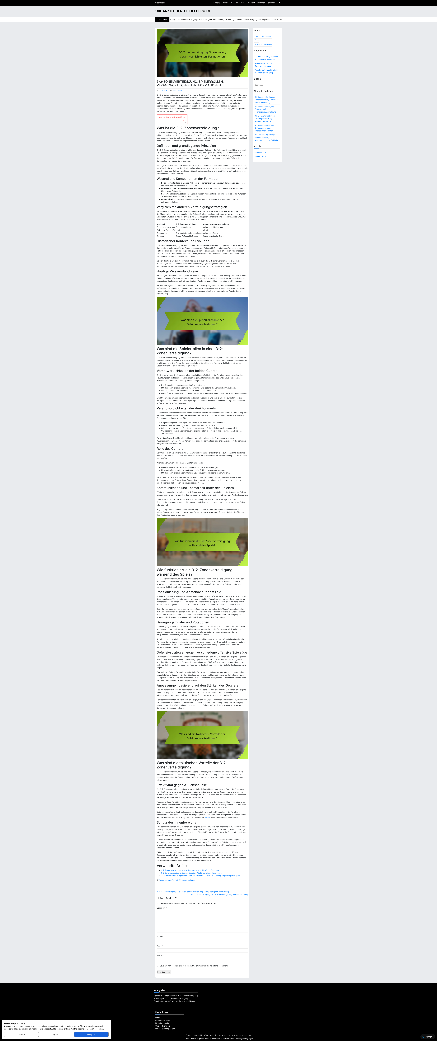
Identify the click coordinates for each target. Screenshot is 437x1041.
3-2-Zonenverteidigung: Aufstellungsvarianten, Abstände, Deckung (190, 870)
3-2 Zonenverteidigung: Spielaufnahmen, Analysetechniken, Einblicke (266, 137)
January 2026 (261, 156)
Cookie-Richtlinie (162, 1026)
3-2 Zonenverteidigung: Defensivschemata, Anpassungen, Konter (265, 128)
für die (207, 817)
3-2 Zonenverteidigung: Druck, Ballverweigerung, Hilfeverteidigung (219, 894)
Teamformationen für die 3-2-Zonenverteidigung (177, 880)
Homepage (216, 3)
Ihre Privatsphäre (162, 1020)
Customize (21, 1034)
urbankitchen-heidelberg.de (183, 11)
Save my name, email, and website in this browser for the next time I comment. (194, 966)
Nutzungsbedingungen (165, 1028)
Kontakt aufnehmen (256, 3)
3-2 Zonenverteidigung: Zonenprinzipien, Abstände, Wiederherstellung (191, 873)
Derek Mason (177, 90)
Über (225, 3)
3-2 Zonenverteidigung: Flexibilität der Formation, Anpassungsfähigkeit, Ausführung (193, 892)
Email (160, 946)
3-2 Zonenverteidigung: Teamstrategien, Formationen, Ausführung (265, 109)
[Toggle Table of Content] (182, 121)
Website (160, 956)
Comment (162, 908)
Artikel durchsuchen (237, 3)
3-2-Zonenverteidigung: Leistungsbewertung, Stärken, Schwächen (265, 118)
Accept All (91, 1034)
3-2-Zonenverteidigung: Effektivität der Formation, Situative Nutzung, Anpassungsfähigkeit (200, 876)
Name (160, 936)
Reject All (56, 1034)
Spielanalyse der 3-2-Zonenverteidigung (264, 64)
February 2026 (261, 152)
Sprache (270, 3)
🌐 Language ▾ (427, 1037)
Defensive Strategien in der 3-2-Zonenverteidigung (266, 57)
